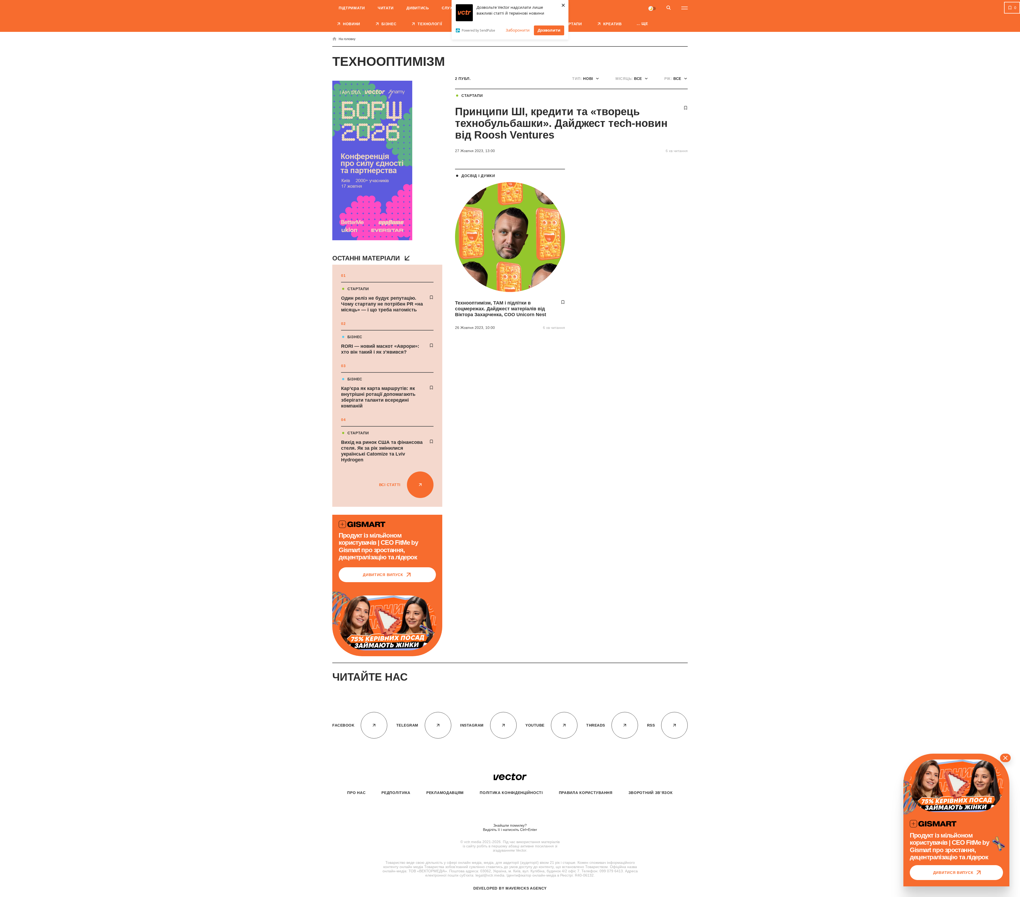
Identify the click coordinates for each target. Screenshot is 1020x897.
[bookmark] (431, 297)
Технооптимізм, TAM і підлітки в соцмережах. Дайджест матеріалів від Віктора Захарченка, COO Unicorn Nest (500, 308)
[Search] (668, 8)
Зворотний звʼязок (650, 793)
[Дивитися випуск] (387, 622)
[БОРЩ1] (372, 161)
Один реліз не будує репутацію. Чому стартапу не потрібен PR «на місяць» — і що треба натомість (382, 303)
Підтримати (352, 8)
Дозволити (549, 30)
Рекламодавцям (445, 793)
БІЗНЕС (354, 337)
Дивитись (417, 8)
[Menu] (684, 8)
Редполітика (395, 793)
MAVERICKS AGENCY (526, 888)
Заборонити (518, 30)
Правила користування (586, 793)
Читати (386, 8)
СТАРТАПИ (358, 289)
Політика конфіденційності (511, 793)
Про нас (356, 793)
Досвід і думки (478, 176)
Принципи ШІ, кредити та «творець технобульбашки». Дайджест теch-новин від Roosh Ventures (561, 123)
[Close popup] (1005, 758)
